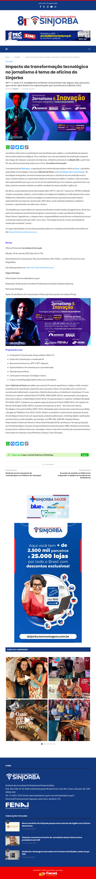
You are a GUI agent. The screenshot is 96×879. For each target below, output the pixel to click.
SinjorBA (17, 57)
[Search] (89, 49)
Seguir (84, 455)
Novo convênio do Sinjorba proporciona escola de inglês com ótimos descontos (56, 824)
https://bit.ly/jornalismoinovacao (23, 232)
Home (8, 57)
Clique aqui (16, 455)
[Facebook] (40, 6)
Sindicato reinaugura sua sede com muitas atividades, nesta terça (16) (55, 852)
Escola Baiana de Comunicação (71, 172)
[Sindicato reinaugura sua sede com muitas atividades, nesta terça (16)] (13, 855)
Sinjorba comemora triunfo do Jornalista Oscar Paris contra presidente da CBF (52, 838)
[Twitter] (44, 6)
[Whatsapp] (55, 6)
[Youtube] (51, 6)
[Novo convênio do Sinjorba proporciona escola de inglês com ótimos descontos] (13, 826)
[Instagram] (48, 6)
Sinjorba (15, 89)
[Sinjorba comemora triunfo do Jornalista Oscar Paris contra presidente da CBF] (13, 841)
